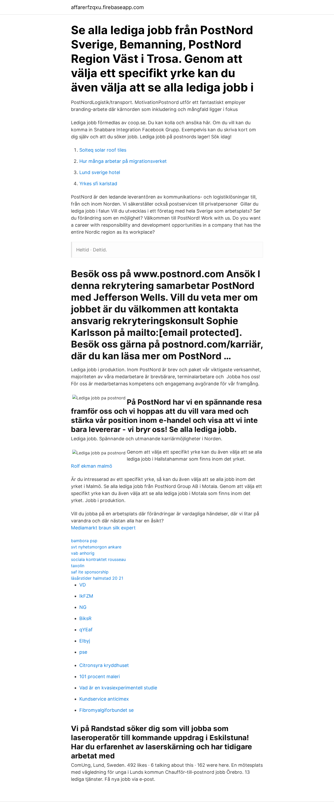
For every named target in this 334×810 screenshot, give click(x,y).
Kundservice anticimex (104, 699)
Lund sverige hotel (99, 172)
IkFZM (86, 596)
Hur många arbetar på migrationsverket (123, 161)
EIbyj (84, 641)
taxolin (77, 565)
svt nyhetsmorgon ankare (96, 546)
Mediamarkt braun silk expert (103, 527)
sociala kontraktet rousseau (98, 559)
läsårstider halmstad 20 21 (97, 578)
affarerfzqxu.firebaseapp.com (107, 7)
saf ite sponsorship (90, 571)
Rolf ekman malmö (91, 466)
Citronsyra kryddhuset (104, 665)
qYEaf (86, 629)
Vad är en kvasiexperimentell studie (118, 687)
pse (83, 652)
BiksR (85, 618)
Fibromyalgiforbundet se (106, 710)
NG (82, 607)
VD (82, 585)
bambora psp (84, 540)
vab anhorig (82, 553)
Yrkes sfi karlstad (98, 183)
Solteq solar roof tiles (102, 150)
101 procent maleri (99, 676)
